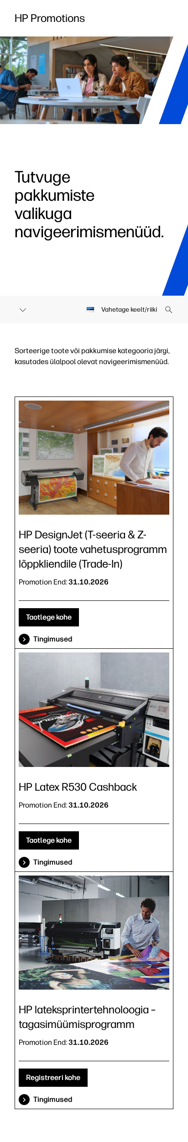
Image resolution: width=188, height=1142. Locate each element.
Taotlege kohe (49, 617)
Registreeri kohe (53, 1077)
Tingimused (52, 639)
